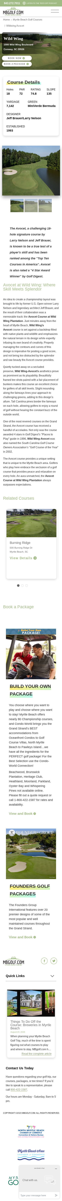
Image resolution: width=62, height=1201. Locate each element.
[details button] (34, 814)
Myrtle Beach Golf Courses (27, 19)
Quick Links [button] (15, 976)
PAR (22, 89)
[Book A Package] (27, 64)
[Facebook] (44, 961)
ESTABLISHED (15, 126)
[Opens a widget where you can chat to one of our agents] (39, 1182)
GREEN (32, 101)
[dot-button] (18, 585)
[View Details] (35, 558)
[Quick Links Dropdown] (52, 976)
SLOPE (51, 89)
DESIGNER (13, 114)
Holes (9, 89)
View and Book (20, 813)
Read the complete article (37, 1053)
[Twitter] (54, 961)
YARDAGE (13, 101)
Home (6, 19)
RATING (36, 89)
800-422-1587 (19, 1089)
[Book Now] (23, 58)
